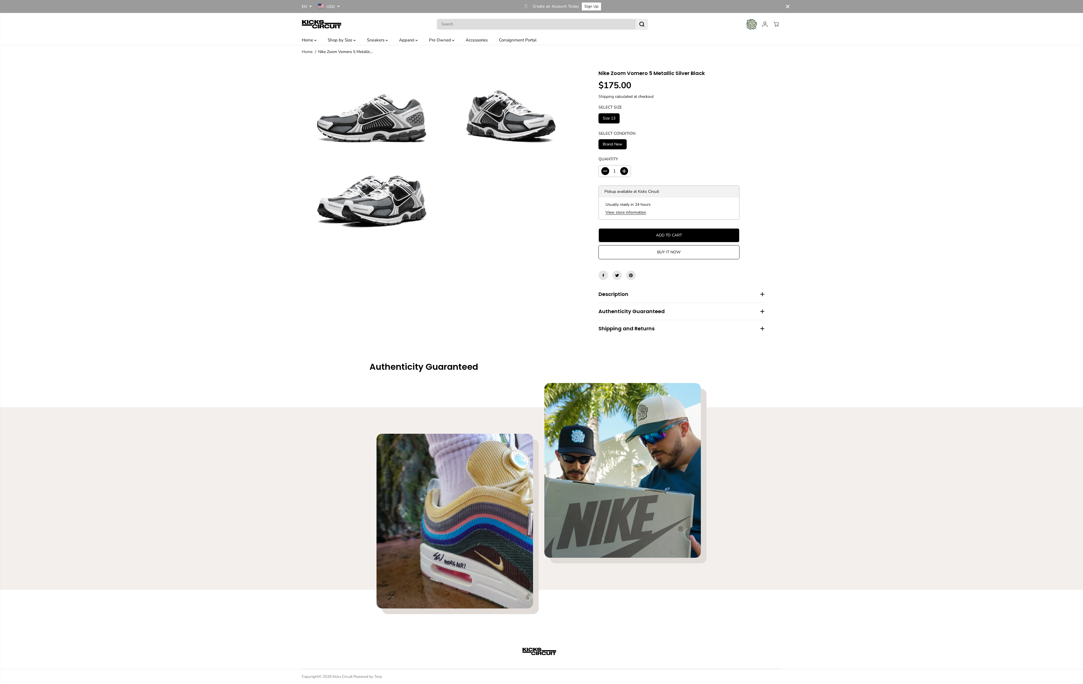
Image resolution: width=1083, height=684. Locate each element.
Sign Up (591, 6)
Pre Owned (440, 40)
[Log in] (765, 24)
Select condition (616, 133)
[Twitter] (617, 275)
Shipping (606, 96)
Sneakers (376, 40)
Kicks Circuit (343, 676)
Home (308, 40)
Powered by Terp (367, 676)
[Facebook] (603, 275)
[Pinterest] (631, 275)
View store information (626, 212)
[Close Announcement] (788, 6)
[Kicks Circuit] (321, 24)
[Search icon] (642, 24)
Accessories (477, 40)
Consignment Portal (517, 40)
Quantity (608, 159)
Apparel (407, 40)
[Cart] (776, 24)
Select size (610, 107)
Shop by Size (340, 40)
